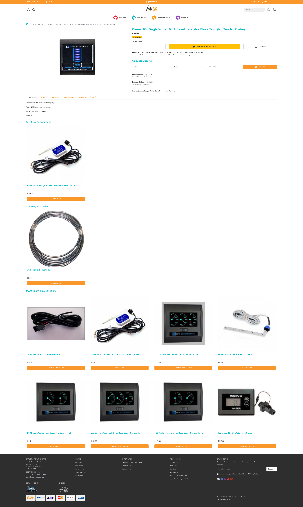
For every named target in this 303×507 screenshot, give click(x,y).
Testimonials (174, 472)
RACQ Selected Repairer (178, 475)
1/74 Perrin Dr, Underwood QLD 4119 (39, 2)
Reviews (81, 97)
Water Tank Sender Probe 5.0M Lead (235, 354)
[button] (260, 46)
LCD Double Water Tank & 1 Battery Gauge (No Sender (116, 433)
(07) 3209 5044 (151, 2)
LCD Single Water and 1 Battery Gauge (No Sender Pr (178, 433)
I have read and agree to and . (238, 474)
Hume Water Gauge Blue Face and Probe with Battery (52, 185)
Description (32, 97)
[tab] (32, 97)
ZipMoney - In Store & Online (132, 462)
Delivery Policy (80, 469)
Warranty (44, 97)
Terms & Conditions (239, 474)
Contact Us (174, 462)
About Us (173, 466)
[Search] (268, 9)
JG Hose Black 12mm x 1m (38, 270)
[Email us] (218, 478)
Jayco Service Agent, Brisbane (180, 479)
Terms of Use (127, 466)
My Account (78, 462)
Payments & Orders (81, 472)
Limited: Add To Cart (205, 46)
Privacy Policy (127, 469)
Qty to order (137, 42)
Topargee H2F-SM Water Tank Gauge (235, 433)
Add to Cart (56, 199)
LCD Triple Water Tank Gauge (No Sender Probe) (176, 354)
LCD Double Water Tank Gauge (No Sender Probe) (50, 433)
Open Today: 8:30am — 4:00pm (265, 2)
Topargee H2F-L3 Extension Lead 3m (44, 354)
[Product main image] (77, 57)
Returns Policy (79, 475)
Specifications (68, 97)
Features (55, 97)
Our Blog (173, 469)
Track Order (79, 466)
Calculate (261, 67)
